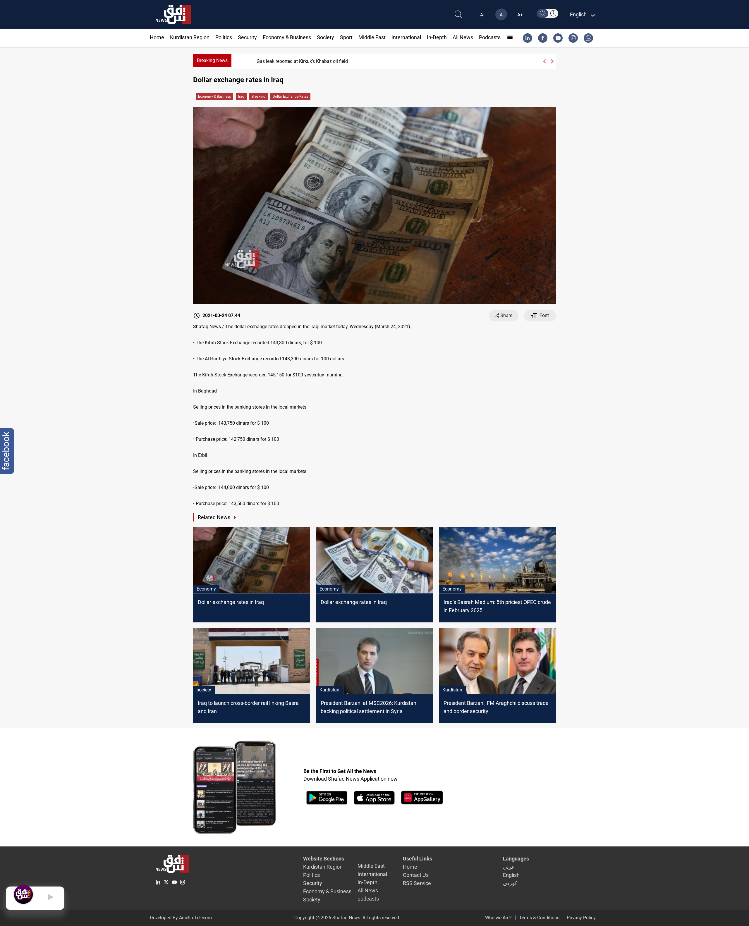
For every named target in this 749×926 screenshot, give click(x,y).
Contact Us (416, 875)
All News (463, 37)
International (406, 37)
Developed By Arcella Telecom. (181, 917)
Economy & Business (287, 37)
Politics (223, 37)
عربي (509, 867)
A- (482, 15)
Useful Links (417, 859)
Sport (346, 37)
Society (325, 37)
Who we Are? (498, 917)
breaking (258, 96)
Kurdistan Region (189, 37)
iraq (241, 96)
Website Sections (323, 859)
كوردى (510, 883)
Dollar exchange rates (290, 96)
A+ (520, 15)
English (511, 875)
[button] (544, 61)
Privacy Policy (581, 917)
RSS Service (417, 883)
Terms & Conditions (539, 917)
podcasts (490, 37)
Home (157, 37)
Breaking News (212, 60)
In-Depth (437, 37)
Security (247, 37)
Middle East (372, 37)
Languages (516, 859)
